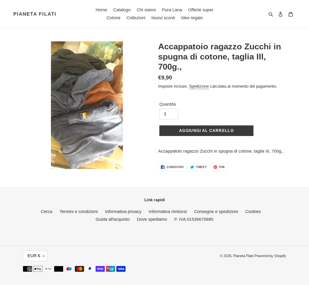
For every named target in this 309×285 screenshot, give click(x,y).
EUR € (34, 255)
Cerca (46, 211)
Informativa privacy (123, 211)
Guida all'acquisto (113, 219)
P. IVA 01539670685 (193, 219)
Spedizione (199, 86)
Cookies (253, 211)
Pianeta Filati (34, 14)
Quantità (167, 104)
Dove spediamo (152, 219)
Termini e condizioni (79, 211)
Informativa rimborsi (168, 211)
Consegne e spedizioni (216, 211)
